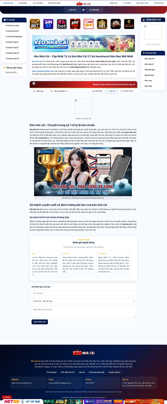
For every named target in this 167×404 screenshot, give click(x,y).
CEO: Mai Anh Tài (67, 372)
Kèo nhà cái (36, 361)
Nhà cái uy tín (142, 3)
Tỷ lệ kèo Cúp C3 (12, 58)
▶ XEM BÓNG (94, 10)
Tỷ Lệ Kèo (127, 3)
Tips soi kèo (158, 3)
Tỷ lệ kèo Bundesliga (14, 36)
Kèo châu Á (149, 64)
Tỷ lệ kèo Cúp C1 (12, 47)
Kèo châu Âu (150, 59)
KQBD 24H (113, 3)
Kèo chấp (148, 86)
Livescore (23, 3)
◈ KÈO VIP (72, 10)
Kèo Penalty (149, 75)
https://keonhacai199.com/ (22, 383)
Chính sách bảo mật (96, 372)
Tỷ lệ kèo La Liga (12, 25)
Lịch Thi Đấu (38, 3)
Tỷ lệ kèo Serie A (12, 31)
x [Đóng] (7, 397)
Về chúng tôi (51, 372)
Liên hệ (81, 372)
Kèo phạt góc (150, 70)
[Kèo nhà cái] (83, 352)
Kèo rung (148, 80)
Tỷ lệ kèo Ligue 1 (12, 42)
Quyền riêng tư (114, 372)
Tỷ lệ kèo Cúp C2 (12, 53)
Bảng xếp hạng (54, 3)
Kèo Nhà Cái (8, 3)
